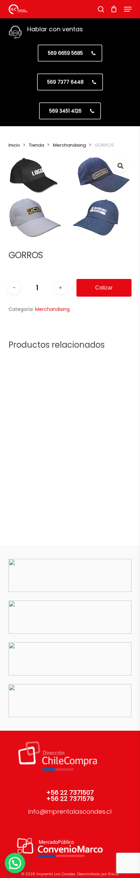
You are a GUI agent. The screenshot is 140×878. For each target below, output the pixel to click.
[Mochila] (38, 474)
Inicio (14, 145)
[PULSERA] (98, 387)
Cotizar (103, 288)
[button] (128, 9)
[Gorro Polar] (98, 474)
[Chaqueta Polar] (38, 387)
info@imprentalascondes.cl (69, 811)
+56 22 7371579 (70, 798)
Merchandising (69, 145)
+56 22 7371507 (70, 792)
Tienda (36, 145)
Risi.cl (113, 874)
